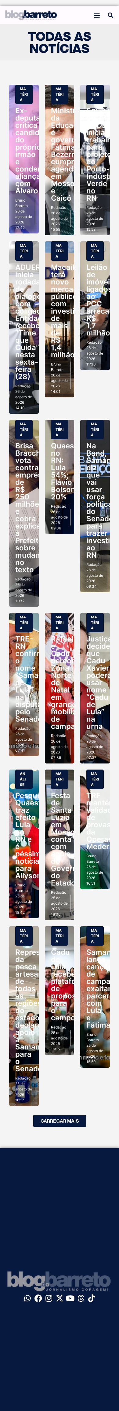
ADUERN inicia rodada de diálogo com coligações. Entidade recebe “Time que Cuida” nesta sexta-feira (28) (35, 322)
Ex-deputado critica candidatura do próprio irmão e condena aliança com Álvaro (36, 150)
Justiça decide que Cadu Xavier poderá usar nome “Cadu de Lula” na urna (99, 682)
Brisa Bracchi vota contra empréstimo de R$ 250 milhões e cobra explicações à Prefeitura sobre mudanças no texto (36, 507)
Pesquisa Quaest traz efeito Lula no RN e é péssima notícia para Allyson (31, 835)
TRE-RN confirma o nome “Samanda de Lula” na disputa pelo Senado (33, 678)
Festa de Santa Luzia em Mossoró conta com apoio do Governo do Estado (66, 839)
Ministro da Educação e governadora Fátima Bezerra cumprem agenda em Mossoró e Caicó (74, 154)
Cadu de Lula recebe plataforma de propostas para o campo (70, 985)
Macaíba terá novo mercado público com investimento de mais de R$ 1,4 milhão (74, 311)
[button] (97, 15)
